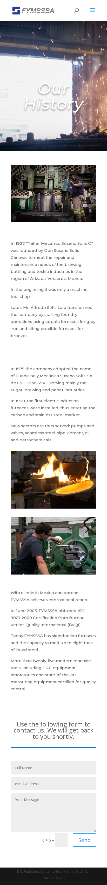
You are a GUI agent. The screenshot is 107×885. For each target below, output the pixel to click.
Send (84, 840)
